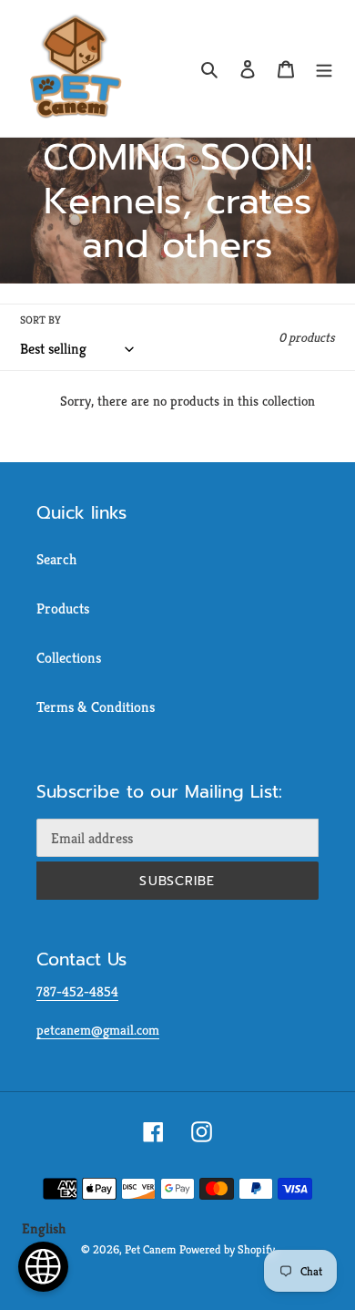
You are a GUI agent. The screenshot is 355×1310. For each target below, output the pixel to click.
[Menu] (324, 68)
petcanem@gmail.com (97, 1029)
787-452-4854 (77, 991)
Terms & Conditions (95, 707)
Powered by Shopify (227, 1249)
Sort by (40, 319)
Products (62, 608)
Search (56, 559)
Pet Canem (150, 1249)
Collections (68, 657)
